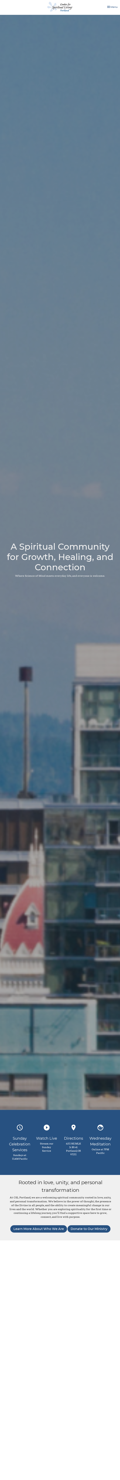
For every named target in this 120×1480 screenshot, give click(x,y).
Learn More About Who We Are (38, 1229)
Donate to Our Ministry (89, 1229)
